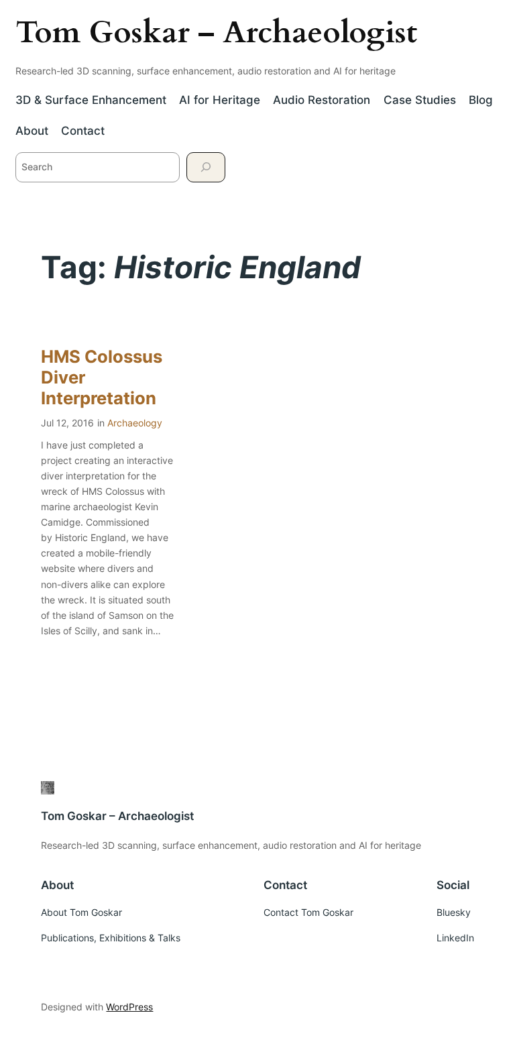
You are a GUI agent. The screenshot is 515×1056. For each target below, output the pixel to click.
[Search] (205, 167)
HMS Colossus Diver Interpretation (101, 377)
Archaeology (134, 422)
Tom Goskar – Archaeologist (216, 33)
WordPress (129, 1006)
